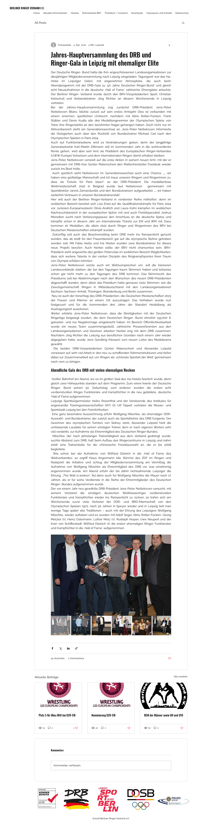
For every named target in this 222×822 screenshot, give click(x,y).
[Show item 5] (142, 625)
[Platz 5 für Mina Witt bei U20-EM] (58, 696)
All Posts (40, 22)
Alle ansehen (180, 676)
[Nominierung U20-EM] (111, 696)
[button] (183, 22)
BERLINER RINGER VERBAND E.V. (27, 8)
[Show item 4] (121, 625)
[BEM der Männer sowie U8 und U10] (163, 696)
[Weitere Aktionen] (169, 45)
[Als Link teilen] (76, 648)
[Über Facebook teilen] (52, 648)
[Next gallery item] (167, 575)
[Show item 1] (60, 625)
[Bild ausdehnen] (111, 575)
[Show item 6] (162, 625)
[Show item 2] (81, 625)
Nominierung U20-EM (103, 715)
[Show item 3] (101, 625)
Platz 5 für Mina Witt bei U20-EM (57, 715)
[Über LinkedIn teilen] (68, 648)
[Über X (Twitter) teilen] (60, 648)
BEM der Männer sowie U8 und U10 (163, 715)
